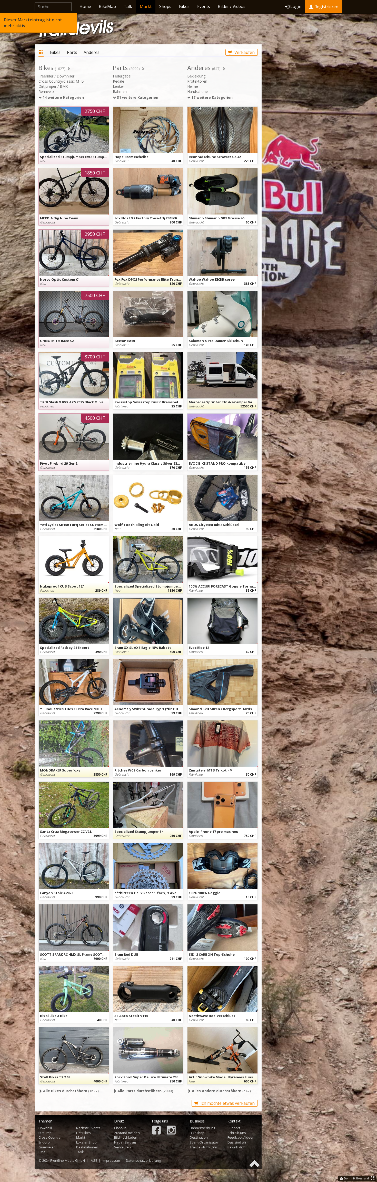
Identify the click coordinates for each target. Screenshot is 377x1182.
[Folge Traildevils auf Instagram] (171, 1131)
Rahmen (120, 91)
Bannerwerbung (202, 1128)
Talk (128, 6)
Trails (80, 1151)
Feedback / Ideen (240, 1137)
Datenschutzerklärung (143, 1160)
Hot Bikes (83, 1132)
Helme (192, 86)
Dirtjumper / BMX (53, 86)
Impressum (111, 1160)
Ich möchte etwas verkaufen (227, 1103)
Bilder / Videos (231, 6)
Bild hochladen (125, 1137)
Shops (165, 6)
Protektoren (197, 81)
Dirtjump (45, 1132)
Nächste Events (88, 1128)
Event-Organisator (204, 1142)
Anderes (92, 52)
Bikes (184, 6)
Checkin (120, 1128)
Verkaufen (244, 52)
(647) (221, 1090)
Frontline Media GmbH (67, 1160)
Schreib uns (236, 1132)
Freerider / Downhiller (56, 76)
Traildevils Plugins (204, 1147)
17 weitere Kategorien (211, 97)
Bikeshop (197, 1132)
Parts (72, 52)
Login (295, 6)
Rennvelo (46, 91)
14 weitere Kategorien (63, 97)
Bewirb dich (236, 1147)
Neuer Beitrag (125, 1142)
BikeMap (107, 6)
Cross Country (49, 1137)
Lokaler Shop (86, 1142)
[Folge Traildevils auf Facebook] (156, 1131)
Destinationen (87, 1147)
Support (233, 1128)
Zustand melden (127, 1132)
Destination (199, 1137)
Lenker (118, 86)
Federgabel (122, 76)
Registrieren (325, 6)
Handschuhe (197, 91)
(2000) (144, 1090)
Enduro (44, 1142)
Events (203, 6)
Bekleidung (196, 76)
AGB (94, 1160)
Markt (146, 6)
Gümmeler (46, 1147)
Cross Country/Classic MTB (61, 81)
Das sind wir (236, 1142)
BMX (41, 1151)
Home (85, 6)
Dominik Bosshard (356, 1178)
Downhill (45, 1128)
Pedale (118, 81)
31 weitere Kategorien (137, 97)
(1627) (70, 1090)
